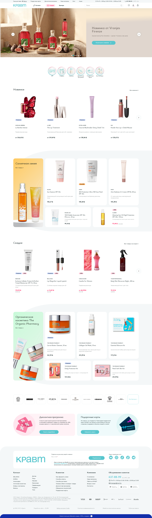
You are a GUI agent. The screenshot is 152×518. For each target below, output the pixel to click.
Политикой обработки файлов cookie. (106, 505)
